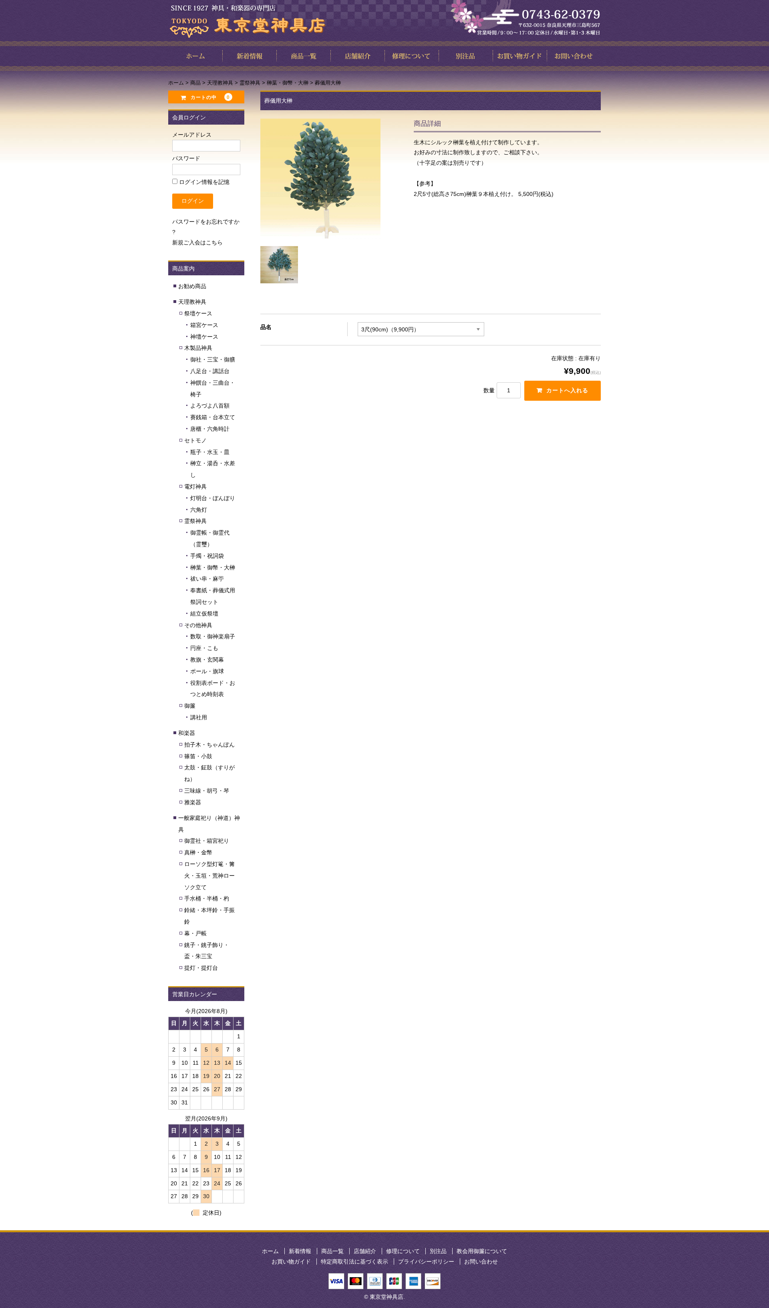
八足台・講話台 (209, 371)
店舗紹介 (365, 1251)
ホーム (270, 1251)
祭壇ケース (198, 313)
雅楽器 (192, 802)
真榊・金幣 (198, 852)
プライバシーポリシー (426, 1261)
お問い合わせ (481, 1261)
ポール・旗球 (207, 671)
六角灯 (198, 510)
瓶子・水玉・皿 (209, 452)
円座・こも (204, 648)
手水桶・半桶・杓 (206, 898)
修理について (403, 1251)
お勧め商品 (192, 286)
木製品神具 (198, 348)
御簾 (189, 705)
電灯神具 (195, 486)
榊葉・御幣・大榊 (212, 567)
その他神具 (198, 625)
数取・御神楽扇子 (212, 636)
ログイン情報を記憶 (203, 182)
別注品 (438, 1251)
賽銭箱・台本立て (212, 417)
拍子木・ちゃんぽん (209, 744)
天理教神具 (192, 302)
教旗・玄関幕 (207, 659)
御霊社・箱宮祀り (206, 841)
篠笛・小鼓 (198, 756)
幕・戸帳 (195, 933)
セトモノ (195, 440)
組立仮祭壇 (204, 613)
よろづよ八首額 (209, 405)
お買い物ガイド (291, 1261)
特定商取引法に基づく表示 (354, 1261)
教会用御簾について (482, 1251)
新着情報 (300, 1251)
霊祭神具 (195, 521)
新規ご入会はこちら (197, 242)
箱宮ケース (204, 325)
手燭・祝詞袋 (207, 556)
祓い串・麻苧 (207, 578)
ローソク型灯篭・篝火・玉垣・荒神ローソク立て (209, 875)
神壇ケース (204, 336)
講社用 (198, 717)
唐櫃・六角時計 (209, 429)
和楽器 (186, 733)
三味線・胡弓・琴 (206, 790)
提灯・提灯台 (201, 968)
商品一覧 (332, 1251)
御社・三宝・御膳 (212, 359)
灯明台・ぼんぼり (212, 498)
